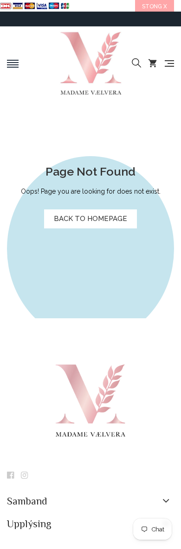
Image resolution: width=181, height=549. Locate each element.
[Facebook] (10, 476)
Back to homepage (90, 219)
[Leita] (136, 63)
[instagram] (24, 476)
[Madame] (90, 63)
